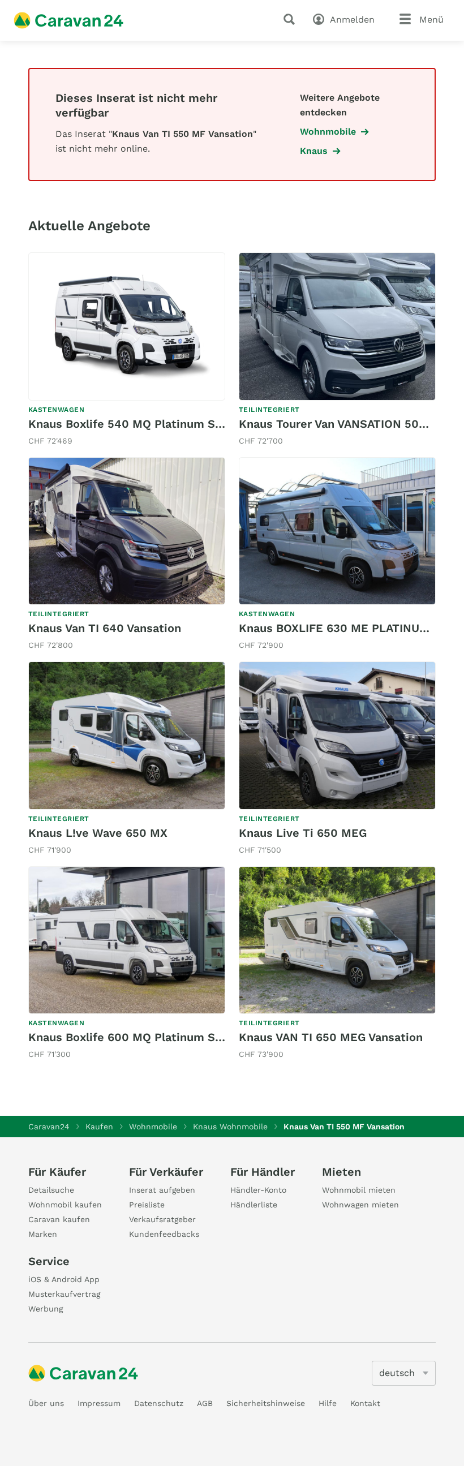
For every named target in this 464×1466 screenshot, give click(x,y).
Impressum (99, 1403)
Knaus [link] (314, 150)
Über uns (46, 1403)
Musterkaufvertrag (64, 1294)
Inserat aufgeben (162, 1189)
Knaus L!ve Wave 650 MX (97, 833)
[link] (126, 350)
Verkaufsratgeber (162, 1219)
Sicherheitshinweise (265, 1403)
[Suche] (291, 19)
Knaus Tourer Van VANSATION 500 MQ (343, 424)
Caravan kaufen (59, 1219)
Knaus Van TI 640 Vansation (104, 628)
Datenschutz (158, 1403)
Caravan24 (49, 1126)
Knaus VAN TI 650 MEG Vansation (331, 1037)
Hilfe (328, 1403)
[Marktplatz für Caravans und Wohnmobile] (68, 20)
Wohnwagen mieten (360, 1204)
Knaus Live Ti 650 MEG (303, 833)
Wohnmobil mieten (359, 1189)
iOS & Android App (64, 1279)
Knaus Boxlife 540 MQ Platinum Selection (144, 424)
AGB (205, 1403)
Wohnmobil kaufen (65, 1204)
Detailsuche (51, 1189)
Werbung (45, 1308)
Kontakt (365, 1403)
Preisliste (147, 1204)
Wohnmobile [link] (328, 131)
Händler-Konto (258, 1189)
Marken (42, 1234)
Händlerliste (253, 1204)
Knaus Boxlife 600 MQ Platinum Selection (144, 1037)
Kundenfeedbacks (164, 1234)
